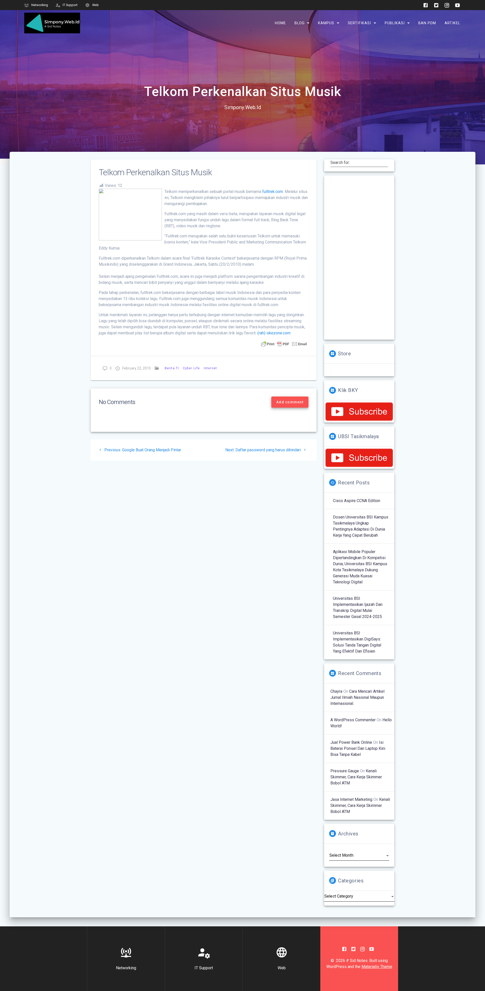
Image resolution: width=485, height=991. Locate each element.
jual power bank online (351, 742)
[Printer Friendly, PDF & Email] (283, 344)
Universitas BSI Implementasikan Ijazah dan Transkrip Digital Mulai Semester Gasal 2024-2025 (357, 607)
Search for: (340, 162)
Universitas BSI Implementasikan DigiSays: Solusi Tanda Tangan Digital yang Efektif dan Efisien (357, 642)
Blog (300, 23)
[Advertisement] (359, 257)
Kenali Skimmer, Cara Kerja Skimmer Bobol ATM (356, 777)
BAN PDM (427, 23)
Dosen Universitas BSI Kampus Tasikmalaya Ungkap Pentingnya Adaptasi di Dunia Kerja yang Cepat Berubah (360, 526)
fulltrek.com (272, 191)
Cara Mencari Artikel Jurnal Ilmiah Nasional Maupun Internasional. (357, 697)
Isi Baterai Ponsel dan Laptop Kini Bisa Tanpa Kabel (357, 748)
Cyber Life (191, 368)
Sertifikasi (359, 23)
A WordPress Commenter (353, 719)
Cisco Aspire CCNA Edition (356, 500)
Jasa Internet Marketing (351, 799)
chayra (336, 691)
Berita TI (172, 368)
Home (280, 23)
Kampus (326, 23)
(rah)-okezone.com (273, 333)
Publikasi (395, 23)
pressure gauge (344, 771)
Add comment (289, 402)
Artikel (452, 23)
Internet (210, 368)
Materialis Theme (376, 966)
